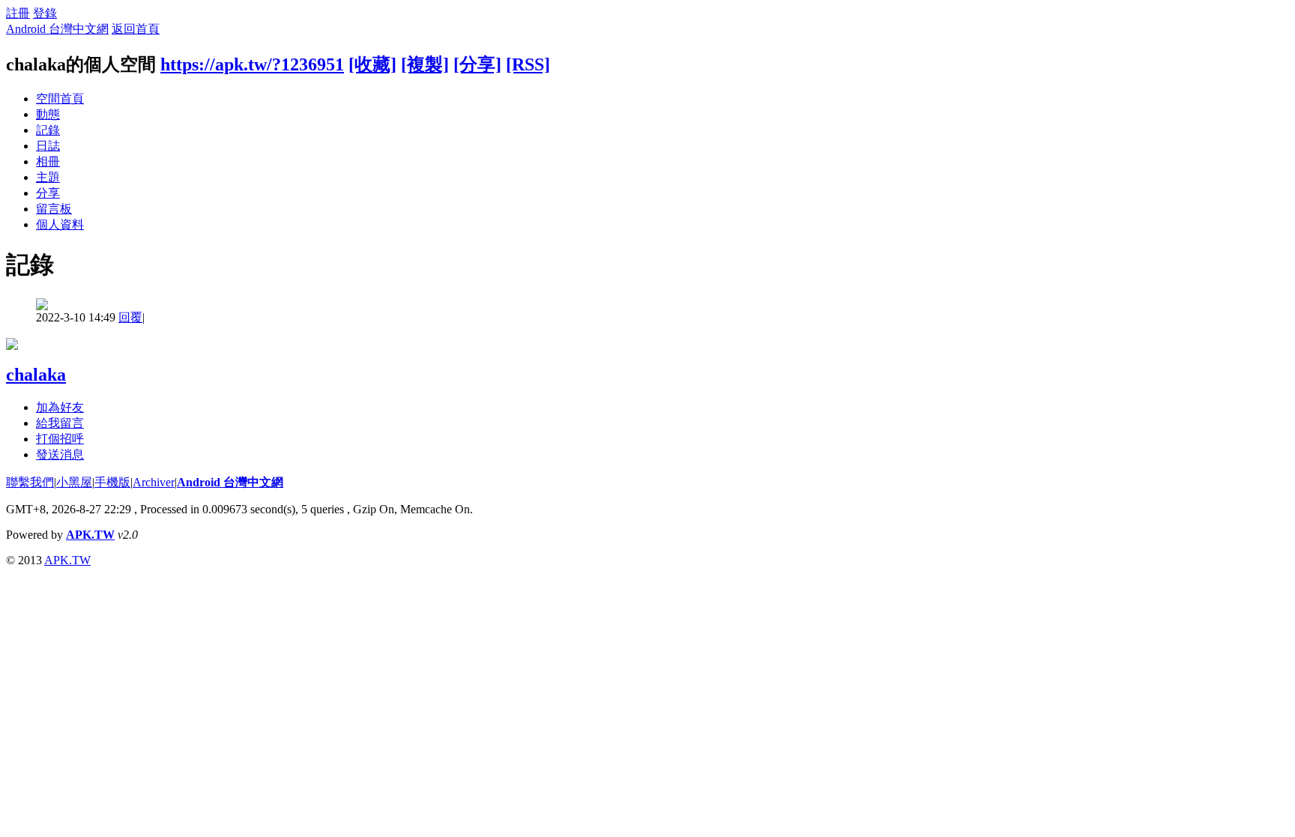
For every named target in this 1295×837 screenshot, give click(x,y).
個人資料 (60, 224)
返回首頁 (136, 28)
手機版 (112, 482)
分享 (48, 193)
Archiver (154, 482)
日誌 (48, 145)
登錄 (45, 13)
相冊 (48, 161)
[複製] (425, 64)
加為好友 (60, 407)
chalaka (36, 374)
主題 (48, 177)
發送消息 (60, 454)
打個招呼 (60, 438)
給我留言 (60, 423)
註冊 (18, 13)
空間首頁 (60, 98)
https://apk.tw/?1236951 (252, 64)
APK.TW (90, 534)
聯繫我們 (30, 482)
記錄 (48, 130)
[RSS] (528, 64)
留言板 (54, 208)
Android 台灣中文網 (57, 28)
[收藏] (372, 64)
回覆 (130, 317)
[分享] (477, 64)
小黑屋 (74, 482)
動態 (48, 114)
